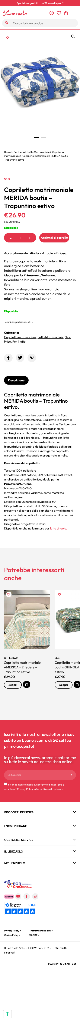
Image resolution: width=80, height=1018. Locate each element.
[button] (73, 36)
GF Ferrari (11, 658)
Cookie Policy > (12, 935)
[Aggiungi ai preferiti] (7, 37)
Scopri (13, 685)
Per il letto (19, 152)
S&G (7, 179)
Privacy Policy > (12, 930)
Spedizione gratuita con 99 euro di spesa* (40, 3)
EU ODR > (34, 935)
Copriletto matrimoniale (20, 337)
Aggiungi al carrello (54, 237)
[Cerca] (7, 23)
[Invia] (71, 775)
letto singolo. (58, 528)
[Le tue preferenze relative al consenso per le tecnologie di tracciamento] (7, 1014)
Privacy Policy (25, 788)
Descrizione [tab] (16, 380)
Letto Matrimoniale (38, 152)
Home (7, 152)
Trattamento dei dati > (41, 930)
